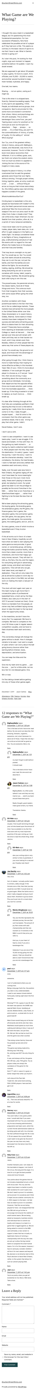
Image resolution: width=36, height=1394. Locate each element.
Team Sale (17, 698)
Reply (9, 748)
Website (5, 1345)
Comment (6, 1304)
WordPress (22, 1387)
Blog (29, 692)
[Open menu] (33, 3)
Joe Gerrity (11, 871)
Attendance (6, 696)
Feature (17, 696)
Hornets (23, 696)
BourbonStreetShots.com (12, 3)
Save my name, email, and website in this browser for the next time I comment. (18, 1357)
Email (4, 1336)
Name (4, 1327)
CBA (12, 696)
